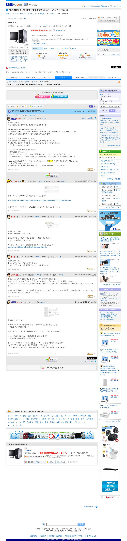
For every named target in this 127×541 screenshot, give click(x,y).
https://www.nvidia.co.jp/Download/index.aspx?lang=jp (27, 247)
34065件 (38, 275)
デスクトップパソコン (32, 82)
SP (60, 419)
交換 (16, 419)
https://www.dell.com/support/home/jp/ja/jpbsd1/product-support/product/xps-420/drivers (39, 200)
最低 (21, 425)
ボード (21, 419)
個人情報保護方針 (55, 536)
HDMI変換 (89, 419)
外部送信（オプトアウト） (74, 536)
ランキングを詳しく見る (112, 421)
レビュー (52, 462)
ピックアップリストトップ (112, 207)
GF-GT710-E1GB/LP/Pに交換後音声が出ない (28, 111)
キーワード (106, 94)
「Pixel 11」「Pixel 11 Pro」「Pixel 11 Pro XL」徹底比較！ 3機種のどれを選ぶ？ (110, 239)
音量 (72, 419)
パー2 (117, 195)
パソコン (21, 82)
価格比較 (31, 462)
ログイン (86, 6)
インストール (37, 416)
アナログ (11, 422)
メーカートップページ (39, 43)
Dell (15, 18)
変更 (77, 419)
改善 (58, 422)
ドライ (10, 416)
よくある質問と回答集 (108, 173)
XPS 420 (32, 115)
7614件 (37, 217)
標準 (89, 416)
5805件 (60, 275)
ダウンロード (52, 419)
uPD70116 (14, 275)
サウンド (18, 416)
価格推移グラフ (61, 30)
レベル (18, 422)
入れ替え (30, 422)
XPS (24, 18)
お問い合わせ (92, 536)
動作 (46, 422)
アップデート (36, 419)
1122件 (58, 217)
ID (66, 416)
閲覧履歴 (106, 6)
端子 (82, 419)
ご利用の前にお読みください (17, 68)
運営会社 (33, 536)
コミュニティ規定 (107, 312)
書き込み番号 (106, 96)
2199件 (44, 119)
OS (24, 422)
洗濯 (44, 419)
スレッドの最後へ (88, 118)
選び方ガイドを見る (113, 179)
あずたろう (14, 181)
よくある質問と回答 (107, 319)
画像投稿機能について (108, 316)
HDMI (75, 416)
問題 (27, 419)
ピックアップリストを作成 (110, 54)
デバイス (66, 419)
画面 (36, 422)
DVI (70, 416)
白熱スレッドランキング (109, 294)
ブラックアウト (79, 422)
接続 (24, 416)
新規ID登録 (96, 6)
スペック (41, 462)
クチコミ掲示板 (12, 82)
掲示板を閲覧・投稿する (109, 314)
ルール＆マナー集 (107, 318)
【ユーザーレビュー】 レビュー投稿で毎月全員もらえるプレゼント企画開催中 (109, 130)
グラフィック (49, 416)
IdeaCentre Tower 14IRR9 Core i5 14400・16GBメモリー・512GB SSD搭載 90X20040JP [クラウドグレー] (109, 370)
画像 (67, 422)
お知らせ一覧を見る (113, 145)
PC (117, 187)
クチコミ (62, 462)
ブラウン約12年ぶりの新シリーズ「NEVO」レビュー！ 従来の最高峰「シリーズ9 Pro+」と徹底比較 (110, 271)
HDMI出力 (82, 416)
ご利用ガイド (116, 6)
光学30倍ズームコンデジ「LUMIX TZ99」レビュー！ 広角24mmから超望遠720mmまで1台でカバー (110, 254)
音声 (29, 416)
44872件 (42, 181)
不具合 (52, 422)
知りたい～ (20, 119)
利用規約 (43, 536)
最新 (57, 416)
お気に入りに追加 (37, 106)
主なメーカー (105, 167)
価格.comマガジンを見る (112, 284)
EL (71, 422)
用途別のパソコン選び (108, 164)
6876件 (64, 181)
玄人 (41, 422)
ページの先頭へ (89, 507)
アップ (10, 419)
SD (62, 422)
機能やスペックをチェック (109, 170)
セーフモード (13, 425)
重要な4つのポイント (108, 161)
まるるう (14, 217)
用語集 (103, 176)
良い (62, 416)
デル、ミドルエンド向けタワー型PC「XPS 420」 (60, 48)
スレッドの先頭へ (87, 361)
